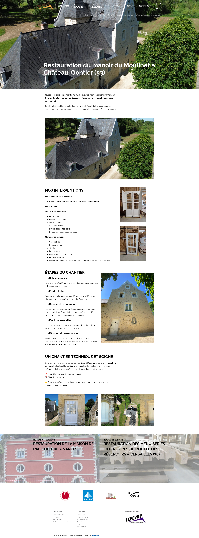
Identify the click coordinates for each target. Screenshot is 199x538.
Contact (131, 6)
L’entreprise (63, 6)
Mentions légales (58, 515)
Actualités (117, 6)
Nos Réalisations (96, 6)
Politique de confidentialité (62, 522)
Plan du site (57, 517)
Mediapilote (95, 535)
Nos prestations (77, 6)
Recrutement (145, 6)
